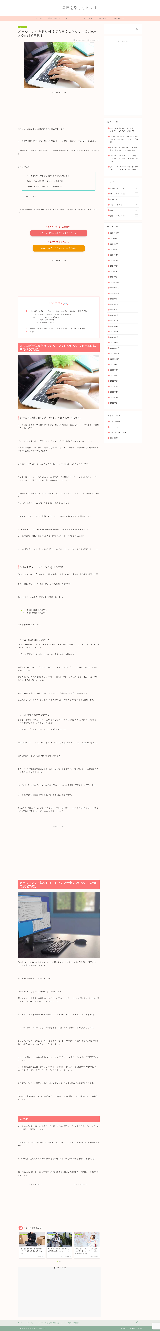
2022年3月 (114, 397)
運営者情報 (114, 438)
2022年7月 (114, 375)
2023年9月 (114, 299)
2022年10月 (115, 359)
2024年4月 (114, 260)
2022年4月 (114, 392)
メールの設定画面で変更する (45, 320)
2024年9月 (114, 238)
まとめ (32, 332)
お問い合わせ (119, 18)
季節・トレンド (54, 18)
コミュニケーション (84, 18)
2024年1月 (114, 277)
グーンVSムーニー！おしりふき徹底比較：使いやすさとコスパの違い (123, 149)
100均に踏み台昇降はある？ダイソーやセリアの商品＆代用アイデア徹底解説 (124, 139)
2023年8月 (114, 304)
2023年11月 (114, 288)
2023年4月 (114, 326)
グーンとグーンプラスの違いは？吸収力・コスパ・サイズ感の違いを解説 (124, 168)
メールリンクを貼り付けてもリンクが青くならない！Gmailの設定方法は (58, 328)
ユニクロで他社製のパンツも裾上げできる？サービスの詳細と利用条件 (124, 129)
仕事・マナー (103, 18)
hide (65, 303)
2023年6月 (114, 315)
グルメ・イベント (123, 188)
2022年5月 (114, 386)
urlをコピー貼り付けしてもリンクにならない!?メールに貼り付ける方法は (58, 311)
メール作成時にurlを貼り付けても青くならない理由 (52, 314)
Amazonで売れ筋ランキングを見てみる (58, 248)
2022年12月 (115, 348)
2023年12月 (115, 282)
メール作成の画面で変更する (45, 322)
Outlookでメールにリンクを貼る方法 (47, 317)
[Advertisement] (59, 109)
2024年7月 (114, 244)
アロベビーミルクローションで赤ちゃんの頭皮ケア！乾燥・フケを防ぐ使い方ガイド (124, 158)
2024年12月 (115, 233)
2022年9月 (114, 365)
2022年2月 (114, 403)
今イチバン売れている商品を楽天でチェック (58, 233)
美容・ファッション (123, 216)
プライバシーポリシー (118, 432)
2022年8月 (114, 370)
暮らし (68, 18)
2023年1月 (114, 343)
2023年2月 (114, 337)
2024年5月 (114, 255)
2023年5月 (114, 321)
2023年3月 (114, 332)
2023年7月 (114, 310)
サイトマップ (115, 427)
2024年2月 (114, 271)
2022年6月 (114, 381)
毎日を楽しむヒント (80, 7)
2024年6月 (114, 249)
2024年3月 (114, 266)
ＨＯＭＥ (39, 18)
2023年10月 (115, 293)
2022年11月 (114, 354)
